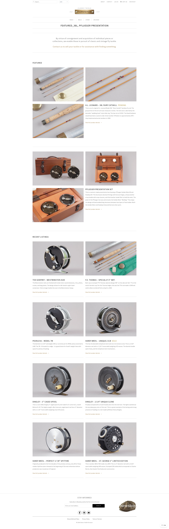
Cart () (124, 2)
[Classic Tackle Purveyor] (84, 10)
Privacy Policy (86, 519)
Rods (71, 20)
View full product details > (93, 122)
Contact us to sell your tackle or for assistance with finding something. (84, 46)
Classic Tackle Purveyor (86, 522)
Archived (96, 20)
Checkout (132, 2)
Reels (80, 20)
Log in (116, 2)
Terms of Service (97, 519)
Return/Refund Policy (73, 519)
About (103, 2)
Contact (109, 2)
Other (88, 20)
